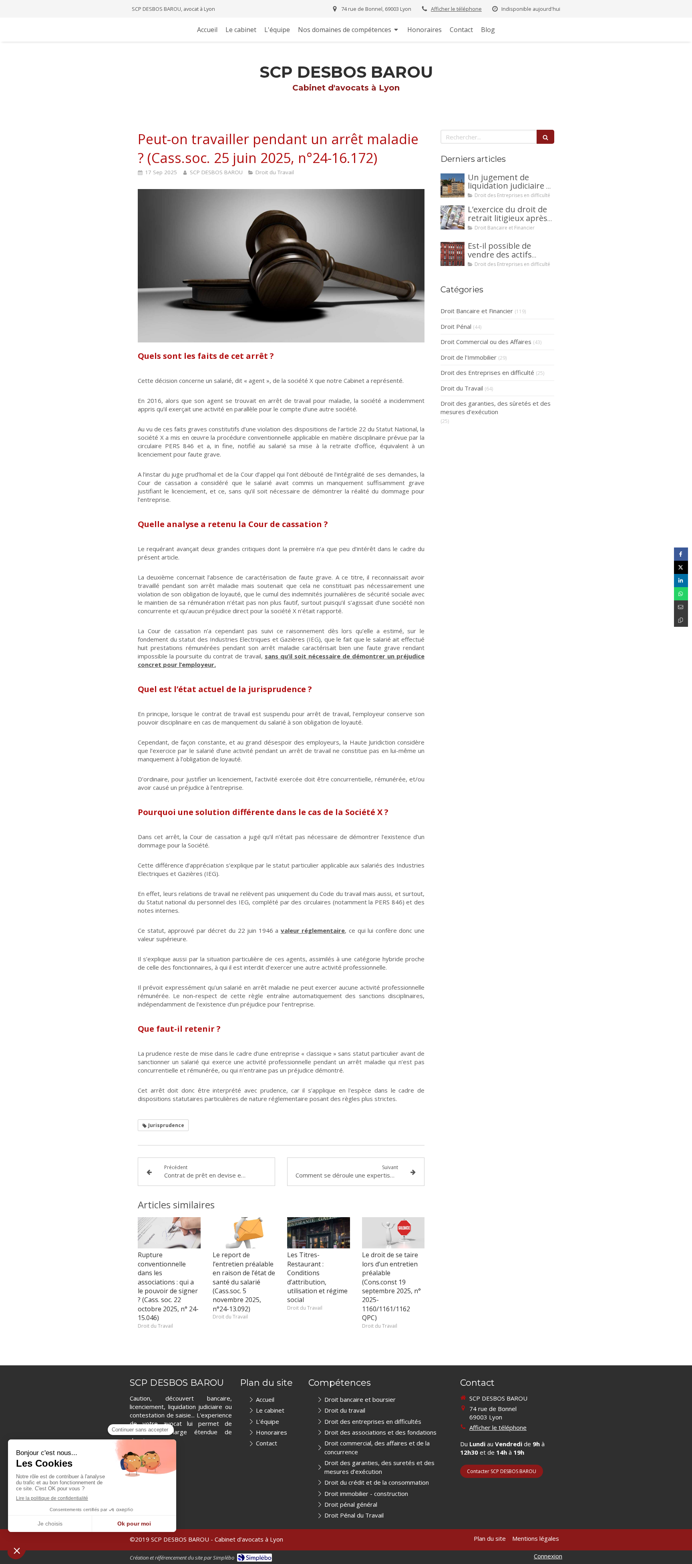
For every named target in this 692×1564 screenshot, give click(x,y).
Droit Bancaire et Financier (477, 311)
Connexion (548, 1556)
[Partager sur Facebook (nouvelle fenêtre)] (681, 554)
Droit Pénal (456, 326)
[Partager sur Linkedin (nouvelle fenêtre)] (681, 580)
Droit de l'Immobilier (469, 357)
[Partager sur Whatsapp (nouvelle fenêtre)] (681, 593)
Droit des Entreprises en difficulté (487, 372)
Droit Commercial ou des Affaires (486, 342)
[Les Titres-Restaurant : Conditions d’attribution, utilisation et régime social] (318, 1232)
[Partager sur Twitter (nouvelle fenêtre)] (681, 567)
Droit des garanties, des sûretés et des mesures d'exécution (496, 407)
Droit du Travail (462, 388)
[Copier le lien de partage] (681, 620)
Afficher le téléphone (456, 8)
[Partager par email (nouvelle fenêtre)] (681, 607)
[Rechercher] (545, 137)
